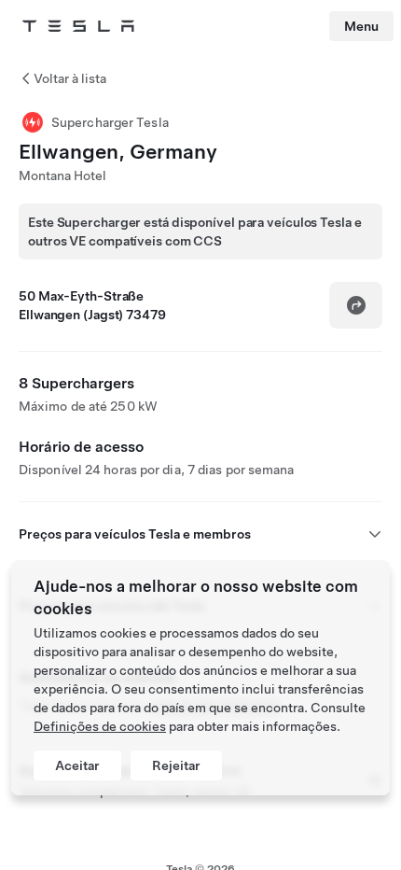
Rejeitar (176, 765)
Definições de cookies (100, 726)
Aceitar (77, 765)
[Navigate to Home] (78, 26)
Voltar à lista (70, 78)
